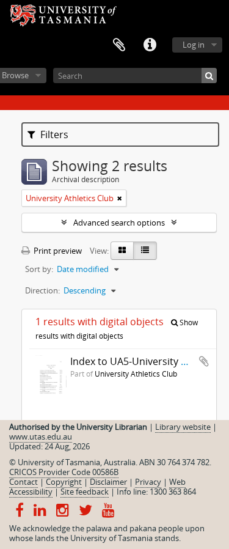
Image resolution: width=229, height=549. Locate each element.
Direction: (42, 290)
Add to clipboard (204, 361)
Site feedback (84, 491)
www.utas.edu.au (40, 436)
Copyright (64, 481)
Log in (194, 44)
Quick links (149, 45)
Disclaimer (108, 481)
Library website (183, 426)
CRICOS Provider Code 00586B (63, 471)
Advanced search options (119, 222)
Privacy (148, 481)
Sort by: (39, 268)
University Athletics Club (136, 373)
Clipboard (119, 45)
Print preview (57, 250)
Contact (23, 481)
